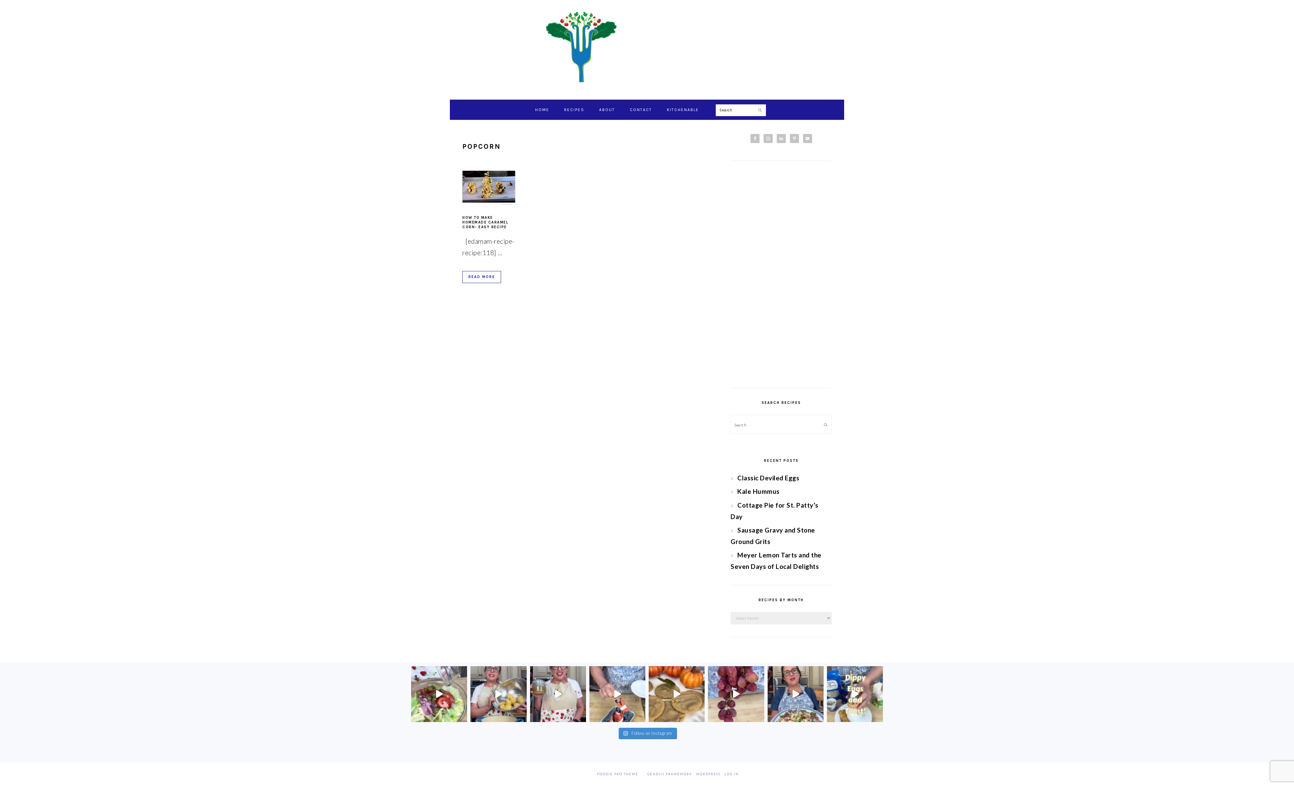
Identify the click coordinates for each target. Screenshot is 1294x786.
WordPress (708, 774)
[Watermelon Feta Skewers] (617, 694)
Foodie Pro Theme (617, 774)
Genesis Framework (669, 774)
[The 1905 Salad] (439, 694)
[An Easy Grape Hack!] (736, 694)
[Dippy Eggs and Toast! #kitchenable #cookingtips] (855, 694)
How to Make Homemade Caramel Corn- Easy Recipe (485, 222)
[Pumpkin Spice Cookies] (677, 694)
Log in (732, 774)
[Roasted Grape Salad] (796, 694)
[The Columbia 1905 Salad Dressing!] (558, 694)
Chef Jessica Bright (647, 46)
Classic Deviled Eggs (768, 478)
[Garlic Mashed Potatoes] (498, 694)
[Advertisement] (781, 274)
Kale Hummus (758, 491)
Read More (481, 277)
